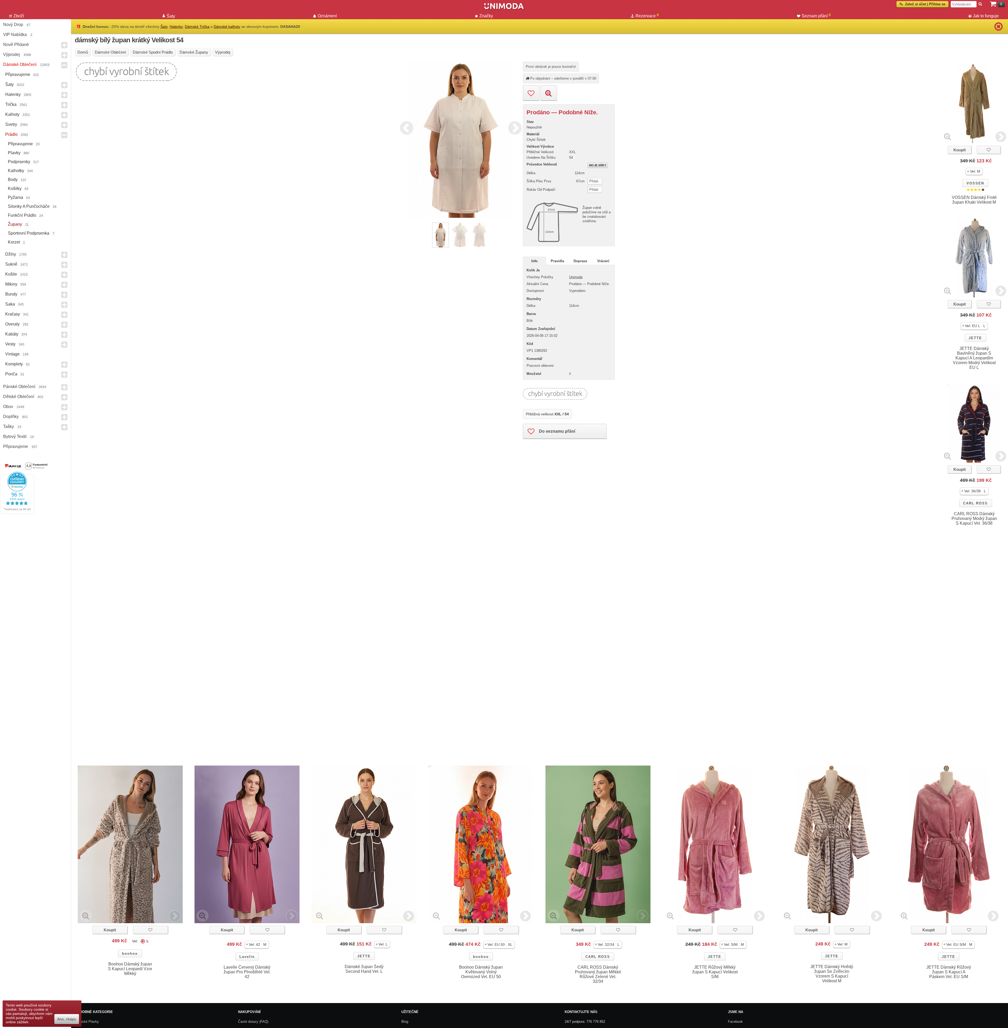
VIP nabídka (15, 34)
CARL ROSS (975, 503)
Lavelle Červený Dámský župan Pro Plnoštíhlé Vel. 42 (247, 972)
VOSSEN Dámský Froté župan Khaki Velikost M (974, 199)
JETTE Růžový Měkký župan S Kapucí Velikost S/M (715, 972)
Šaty (9, 84)
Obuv (8, 406)
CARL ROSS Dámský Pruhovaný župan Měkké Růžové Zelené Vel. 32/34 (598, 974)
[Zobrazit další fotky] (1001, 136)
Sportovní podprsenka (28, 233)
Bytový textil (15, 436)
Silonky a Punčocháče (29, 206)
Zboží (18, 16)
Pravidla (557, 261)
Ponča (11, 374)
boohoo (130, 953)
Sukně (11, 264)
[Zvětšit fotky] (947, 136)
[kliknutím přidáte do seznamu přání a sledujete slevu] (989, 150)
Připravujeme (17, 74)
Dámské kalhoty (227, 26)
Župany (15, 224)
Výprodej (11, 54)
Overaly (12, 324)
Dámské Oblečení (19, 64)
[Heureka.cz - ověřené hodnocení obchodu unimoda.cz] (17, 512)
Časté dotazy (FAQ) (253, 1022)
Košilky (15, 188)
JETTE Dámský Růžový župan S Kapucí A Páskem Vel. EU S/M (948, 972)
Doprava (580, 261)
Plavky (14, 153)
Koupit (959, 150)
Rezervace (647, 15)
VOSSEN (975, 183)
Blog (404, 1022)
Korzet (14, 242)
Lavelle (247, 957)
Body (13, 179)
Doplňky (11, 416)
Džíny (10, 254)
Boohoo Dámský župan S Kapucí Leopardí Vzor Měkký (130, 969)
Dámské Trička (197, 26)
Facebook (735, 1022)
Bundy (11, 294)
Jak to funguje (986, 16)
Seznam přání (816, 15)
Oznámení (327, 16)
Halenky (13, 94)
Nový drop (13, 24)
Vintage (12, 354)
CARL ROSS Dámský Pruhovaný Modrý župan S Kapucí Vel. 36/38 (974, 518)
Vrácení (603, 261)
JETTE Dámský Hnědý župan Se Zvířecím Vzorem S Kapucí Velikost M (831, 973)
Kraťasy (12, 314)
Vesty (10, 344)
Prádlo (11, 134)
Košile (11, 274)
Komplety (14, 364)
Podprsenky (19, 161)
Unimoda (575, 277)
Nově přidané (16, 44)
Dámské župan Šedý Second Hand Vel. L (364, 969)
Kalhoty (12, 114)
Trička (11, 104)
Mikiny (11, 284)
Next (513, 127)
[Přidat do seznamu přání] (531, 93)
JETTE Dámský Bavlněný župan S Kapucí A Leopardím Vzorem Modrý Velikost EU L (974, 358)
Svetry (11, 124)
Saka (10, 304)
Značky (486, 16)
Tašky (8, 426)
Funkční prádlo (22, 215)
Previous (405, 127)
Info (534, 261)
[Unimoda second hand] (504, 8)
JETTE (975, 338)
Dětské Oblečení (18, 396)
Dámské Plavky (87, 1022)
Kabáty (11, 334)
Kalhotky (16, 170)
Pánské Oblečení (19, 386)
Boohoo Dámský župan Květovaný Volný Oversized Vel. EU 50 (481, 972)
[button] (974, 171)
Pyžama (15, 197)
